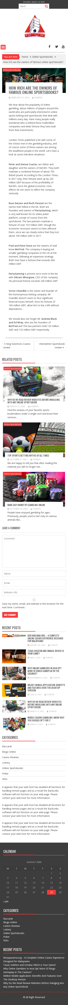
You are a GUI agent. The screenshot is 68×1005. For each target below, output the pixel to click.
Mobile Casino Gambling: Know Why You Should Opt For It (46, 719)
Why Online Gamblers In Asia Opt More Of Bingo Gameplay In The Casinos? (45, 670)
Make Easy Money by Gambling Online (26, 505)
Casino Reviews (10, 757)
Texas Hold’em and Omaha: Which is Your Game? (46, 652)
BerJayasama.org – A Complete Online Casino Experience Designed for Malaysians (45, 638)
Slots (4, 779)
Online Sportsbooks (11, 70)
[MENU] (3, 47)
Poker (5, 773)
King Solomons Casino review (16, 345)
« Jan (5, 901)
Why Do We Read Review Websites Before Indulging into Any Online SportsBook (33, 401)
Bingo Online (9, 751)
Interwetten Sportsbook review (52, 345)
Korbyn (38, 97)
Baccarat (7, 746)
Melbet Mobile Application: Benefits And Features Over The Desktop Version (46, 687)
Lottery (6, 762)
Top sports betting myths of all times (28, 455)
